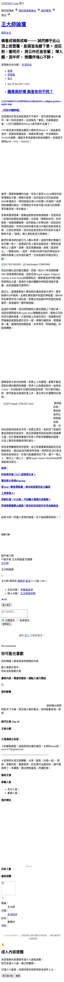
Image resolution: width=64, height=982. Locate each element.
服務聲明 (33, 938)
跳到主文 (6, 33)
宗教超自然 (27, 589)
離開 (18, 976)
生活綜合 (27, 64)
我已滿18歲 (7, 976)
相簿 (9, 71)
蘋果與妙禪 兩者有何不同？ (30, 92)
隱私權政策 (55, 935)
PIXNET (14, 935)
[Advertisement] (27, 167)
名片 (9, 78)
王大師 (5, 563)
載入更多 (6, 605)
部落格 (11, 74)
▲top (4, 599)
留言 (27, 581)
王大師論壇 (13, 24)
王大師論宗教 (28, 593)
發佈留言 (6, 624)
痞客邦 (21, 581)
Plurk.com (29, 866)
